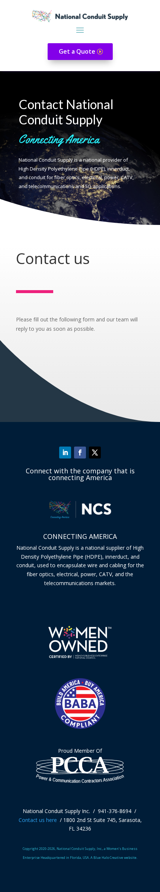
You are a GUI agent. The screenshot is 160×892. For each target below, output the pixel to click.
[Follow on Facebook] (80, 452)
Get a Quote (77, 51)
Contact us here (38, 819)
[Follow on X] (95, 452)
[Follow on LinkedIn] (65, 452)
